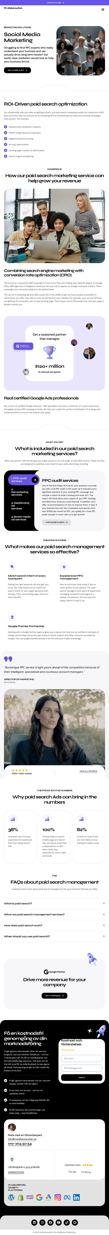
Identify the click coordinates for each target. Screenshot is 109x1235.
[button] (103, 9)
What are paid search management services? (34, 914)
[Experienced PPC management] (64, 566)
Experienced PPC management (71, 577)
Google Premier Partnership (26, 626)
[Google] (75, 1222)
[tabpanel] (70, 500)
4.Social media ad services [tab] (21, 518)
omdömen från (73, 1165)
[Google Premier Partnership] (12, 617)
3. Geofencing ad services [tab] (20, 505)
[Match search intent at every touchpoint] (12, 566)
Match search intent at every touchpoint (27, 577)
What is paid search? (18, 903)
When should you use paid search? (27, 936)
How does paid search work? (23, 925)
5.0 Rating (86, 1172)
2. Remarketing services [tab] (19, 492)
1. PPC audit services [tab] (19, 480)
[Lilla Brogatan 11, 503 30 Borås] (12, 1160)
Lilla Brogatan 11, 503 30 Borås (23, 1167)
